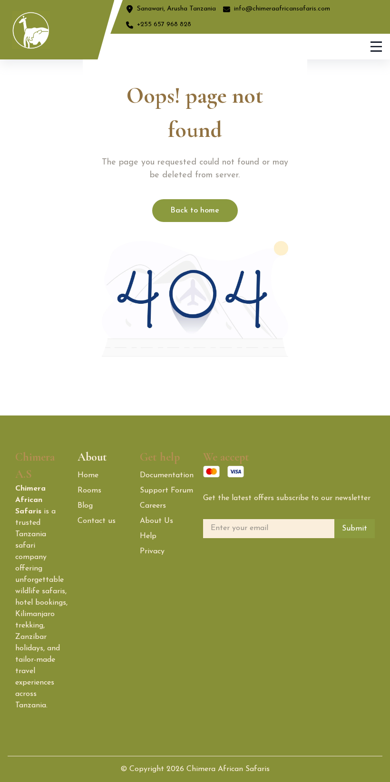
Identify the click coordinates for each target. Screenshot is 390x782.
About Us (156, 521)
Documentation (167, 475)
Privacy (152, 551)
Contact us (97, 521)
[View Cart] (244, 47)
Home (88, 475)
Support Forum (166, 490)
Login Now (276, 46)
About (92, 457)
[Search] (220, 47)
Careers (153, 506)
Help (148, 536)
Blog (85, 506)
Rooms (89, 490)
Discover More (330, 46)
